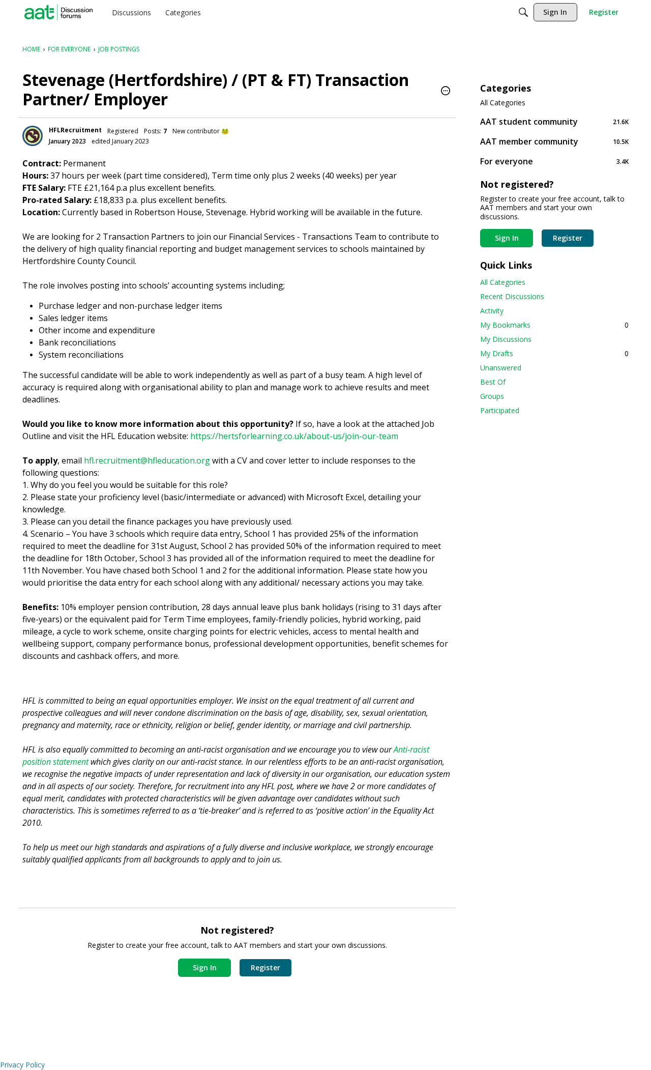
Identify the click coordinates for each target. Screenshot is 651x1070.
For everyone (554, 161)
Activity (492, 310)
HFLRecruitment (75, 130)
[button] (445, 91)
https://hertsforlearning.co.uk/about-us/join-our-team (294, 436)
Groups (492, 396)
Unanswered (500, 367)
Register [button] (265, 967)
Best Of (493, 382)
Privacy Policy (22, 1064)
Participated (499, 410)
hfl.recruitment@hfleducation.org (147, 460)
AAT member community (554, 141)
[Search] (523, 12)
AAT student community (554, 121)
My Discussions (505, 339)
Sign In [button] (205, 967)
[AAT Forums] (58, 12)
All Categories (502, 102)
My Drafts (554, 353)
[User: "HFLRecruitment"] (32, 136)
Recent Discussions (512, 296)
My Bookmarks (554, 325)
